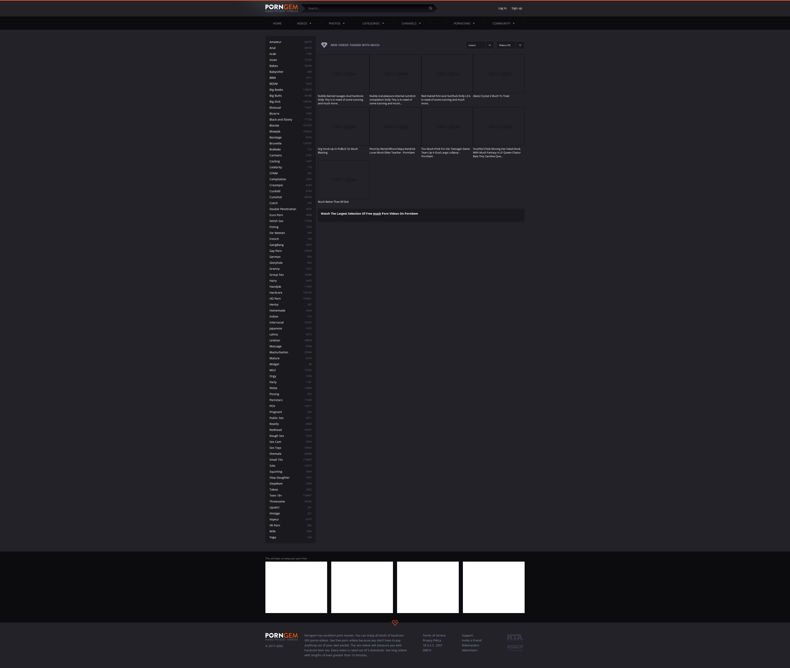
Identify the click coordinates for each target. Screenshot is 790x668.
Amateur (291, 42)
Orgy (291, 376)
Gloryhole (291, 263)
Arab (291, 54)
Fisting (291, 227)
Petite (291, 388)
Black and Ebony (291, 119)
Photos (334, 23)
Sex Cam (291, 442)
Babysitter (291, 72)
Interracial (291, 322)
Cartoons (291, 155)
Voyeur (291, 519)
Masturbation (291, 352)
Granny (291, 269)
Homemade (291, 310)
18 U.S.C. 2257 (432, 645)
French (291, 239)
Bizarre (291, 113)
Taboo (291, 489)
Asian (291, 60)
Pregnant (291, 412)
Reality (291, 424)
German (291, 257)
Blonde (291, 125)
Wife (291, 531)
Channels (409, 23)
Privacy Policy (432, 640)
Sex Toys (291, 448)
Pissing (291, 394)
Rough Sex (291, 436)
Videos (302, 23)
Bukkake (291, 149)
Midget (291, 364)
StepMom (291, 483)
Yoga (291, 537)
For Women (291, 233)
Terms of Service (434, 635)
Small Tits (291, 460)
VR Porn (291, 525)
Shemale (291, 454)
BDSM (291, 84)
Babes (291, 66)
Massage (291, 346)
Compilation (291, 179)
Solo (291, 466)
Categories (371, 23)
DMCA (427, 650)
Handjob (291, 287)
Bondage (291, 137)
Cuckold (291, 191)
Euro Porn (291, 215)
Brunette (291, 143)
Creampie (291, 185)
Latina (291, 334)
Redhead (291, 430)
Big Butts (291, 96)
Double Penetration (291, 209)
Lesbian (291, 340)
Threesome (291, 501)
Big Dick (291, 102)
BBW (291, 78)
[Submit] (432, 8)
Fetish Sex (291, 221)
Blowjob (291, 131)
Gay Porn (291, 251)
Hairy (291, 281)
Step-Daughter (291, 477)
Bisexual (291, 107)
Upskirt (291, 507)
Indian (291, 316)
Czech (291, 203)
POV (291, 406)
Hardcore (291, 292)
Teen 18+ (291, 495)
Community (501, 23)
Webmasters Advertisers (470, 647)
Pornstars (462, 23)
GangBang (291, 245)
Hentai (291, 304)
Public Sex (291, 418)
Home (277, 23)
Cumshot (291, 197)
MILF (291, 370)
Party (291, 382)
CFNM (291, 173)
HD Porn (291, 298)
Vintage (291, 513)
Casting (291, 161)
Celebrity (291, 167)
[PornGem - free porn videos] (281, 8)
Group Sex (291, 275)
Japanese (291, 328)
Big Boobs (291, 90)
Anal (291, 48)
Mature (291, 358)
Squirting (291, 472)
